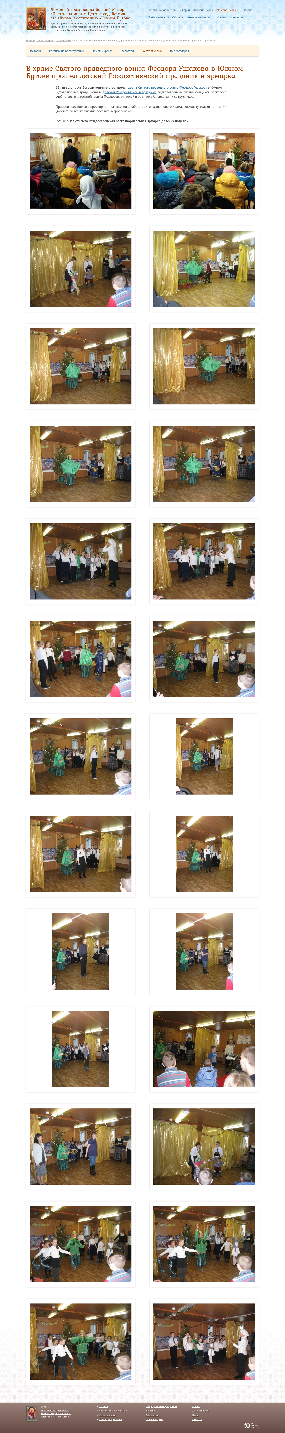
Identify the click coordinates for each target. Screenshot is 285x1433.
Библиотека (157, 17)
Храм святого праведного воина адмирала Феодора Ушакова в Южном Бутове (56, 1413)
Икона (248, 10)
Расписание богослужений (66, 51)
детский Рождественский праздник (129, 92)
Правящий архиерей (162, 10)
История (35, 51)
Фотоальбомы (152, 51)
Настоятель (127, 51)
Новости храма (107, 1415)
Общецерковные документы (191, 17)
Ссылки (222, 17)
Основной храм (203, 10)
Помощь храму (102, 51)
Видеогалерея (179, 51)
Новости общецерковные (113, 1410)
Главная (103, 1406)
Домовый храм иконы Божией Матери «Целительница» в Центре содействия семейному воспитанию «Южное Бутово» (91, 13)
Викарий (184, 10)
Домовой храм (227, 10)
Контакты (236, 17)
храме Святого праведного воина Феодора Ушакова (167, 87)
